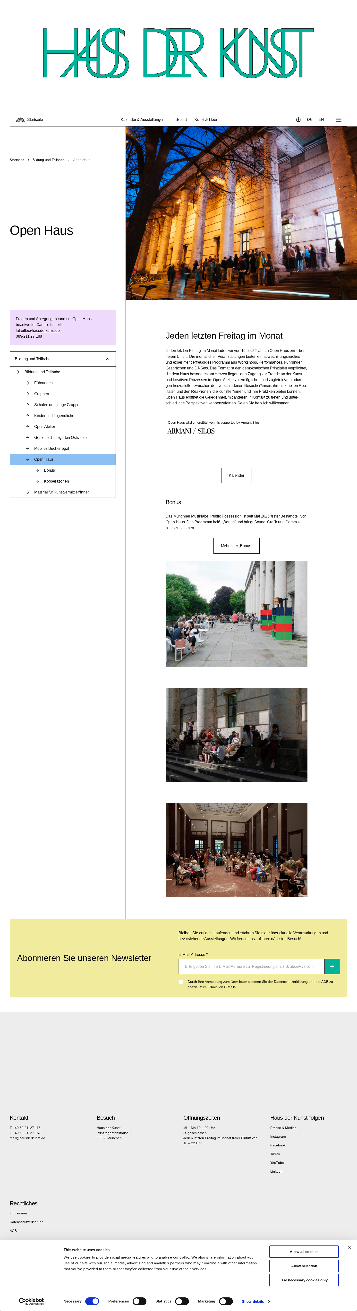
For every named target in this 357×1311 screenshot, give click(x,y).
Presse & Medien (283, 1128)
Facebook (278, 1145)
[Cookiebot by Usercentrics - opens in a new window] (31, 1301)
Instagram (278, 1136)
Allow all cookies (304, 1252)
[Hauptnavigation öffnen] (338, 119)
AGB (13, 1231)
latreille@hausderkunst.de (38, 330)
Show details (253, 1301)
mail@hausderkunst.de (27, 1138)
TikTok (275, 1154)
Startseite (17, 160)
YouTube (277, 1163)
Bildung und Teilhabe (49, 160)
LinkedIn (276, 1171)
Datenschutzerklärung (26, 1222)
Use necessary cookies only (304, 1280)
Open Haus (81, 160)
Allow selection (304, 1266)
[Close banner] (349, 1247)
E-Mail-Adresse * (193, 954)
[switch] (139, 1301)
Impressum (18, 1213)
